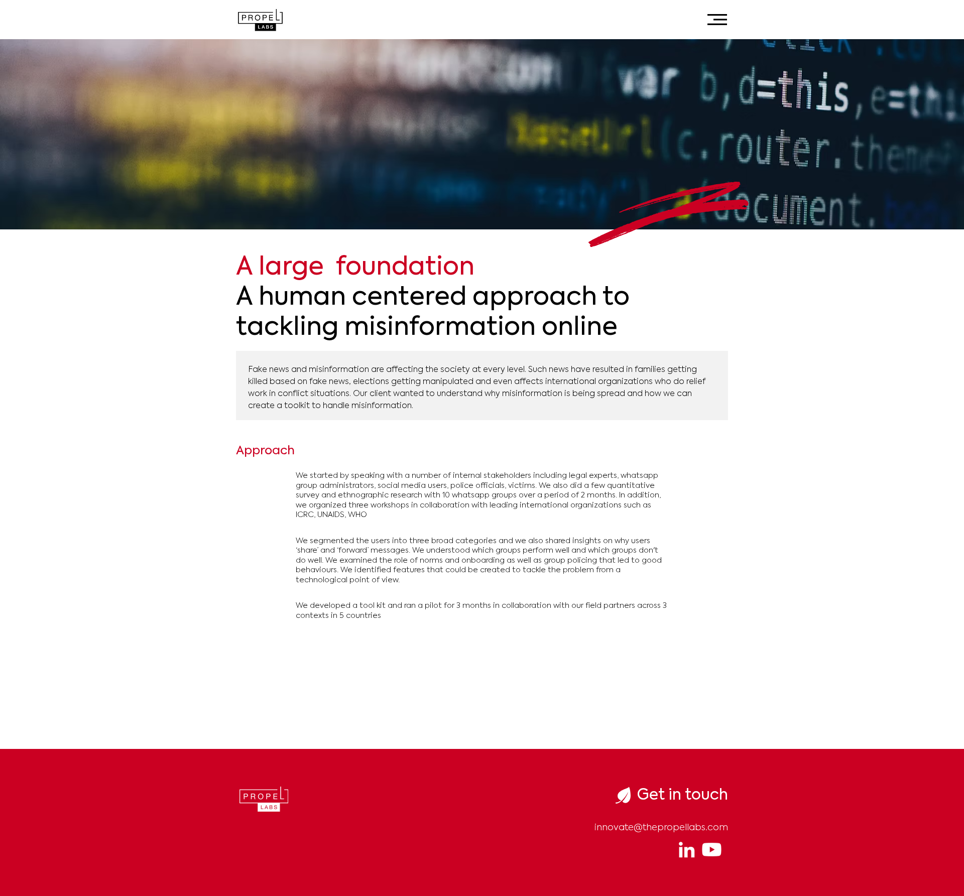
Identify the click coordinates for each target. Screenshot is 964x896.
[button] (717, 19)
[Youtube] (711, 849)
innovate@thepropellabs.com (661, 827)
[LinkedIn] (686, 849)
